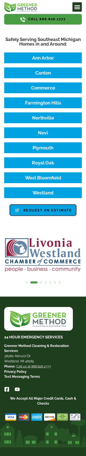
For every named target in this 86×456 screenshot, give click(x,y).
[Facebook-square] (6, 389)
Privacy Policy (15, 372)
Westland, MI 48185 (19, 361)
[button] (77, 7)
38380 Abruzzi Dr (17, 356)
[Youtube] (17, 389)
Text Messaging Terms (22, 377)
